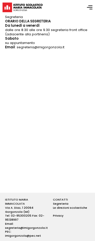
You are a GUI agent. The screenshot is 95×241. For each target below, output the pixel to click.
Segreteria (60, 204)
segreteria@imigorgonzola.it (40, 47)
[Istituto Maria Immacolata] (23, 7)
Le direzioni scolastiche (70, 208)
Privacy (58, 216)
